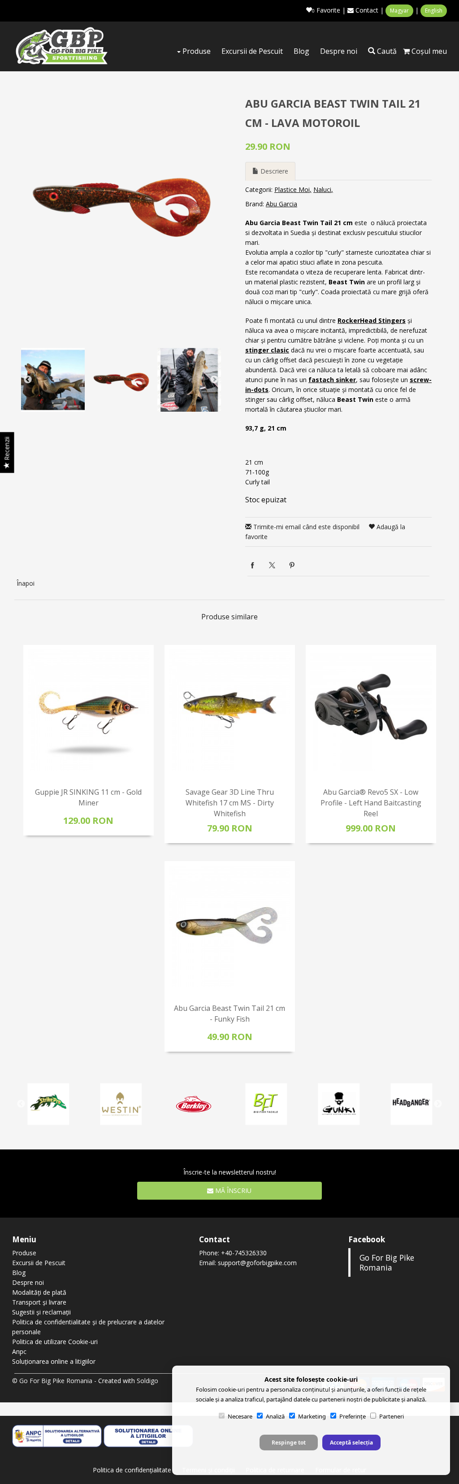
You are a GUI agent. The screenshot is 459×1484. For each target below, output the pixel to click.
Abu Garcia (281, 204)
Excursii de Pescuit (252, 51)
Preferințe (352, 1416)
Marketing (312, 1416)
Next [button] (214, 379)
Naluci (322, 189)
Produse (196, 51)
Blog (301, 51)
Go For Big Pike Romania (386, 1262)
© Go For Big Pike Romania (52, 1380)
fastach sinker (332, 379)
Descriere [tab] (273, 171)
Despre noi (338, 51)
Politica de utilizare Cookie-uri (55, 1341)
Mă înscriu (232, 1190)
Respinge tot (289, 1442)
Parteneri (391, 1416)
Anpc (19, 1351)
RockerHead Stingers (372, 320)
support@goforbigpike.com (257, 1262)
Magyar (399, 10)
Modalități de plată (39, 1292)
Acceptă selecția (351, 1442)
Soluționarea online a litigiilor (53, 1361)
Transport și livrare (39, 1302)
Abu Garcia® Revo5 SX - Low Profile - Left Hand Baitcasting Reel (370, 802)
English (433, 10)
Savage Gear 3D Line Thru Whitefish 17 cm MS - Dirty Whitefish (230, 802)
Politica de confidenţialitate (132, 1470)
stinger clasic (267, 350)
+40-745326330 (244, 1253)
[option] (121, 200)
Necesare (240, 1416)
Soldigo (147, 1380)
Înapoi (26, 583)
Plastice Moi (292, 189)
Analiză (275, 1416)
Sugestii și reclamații (41, 1312)
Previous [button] (27, 379)
